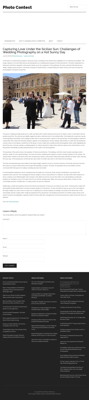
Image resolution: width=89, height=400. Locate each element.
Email (5, 247)
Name (5, 238)
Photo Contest (17, 7)
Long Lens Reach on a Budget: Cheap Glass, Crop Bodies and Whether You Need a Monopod (43, 295)
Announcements (14, 201)
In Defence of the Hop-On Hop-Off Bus (70, 307)
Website (5, 256)
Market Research (51, 394)
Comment (6, 219)
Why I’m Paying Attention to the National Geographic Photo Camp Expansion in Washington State (13, 289)
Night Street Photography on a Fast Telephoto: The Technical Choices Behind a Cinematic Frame (44, 327)
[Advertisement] (44, 25)
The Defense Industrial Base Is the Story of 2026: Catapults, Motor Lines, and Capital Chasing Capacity (71, 369)
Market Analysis (41, 394)
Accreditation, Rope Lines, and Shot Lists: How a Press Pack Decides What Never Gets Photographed (72, 349)
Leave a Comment (29, 56)
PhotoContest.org (50, 392)
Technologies (32, 394)
